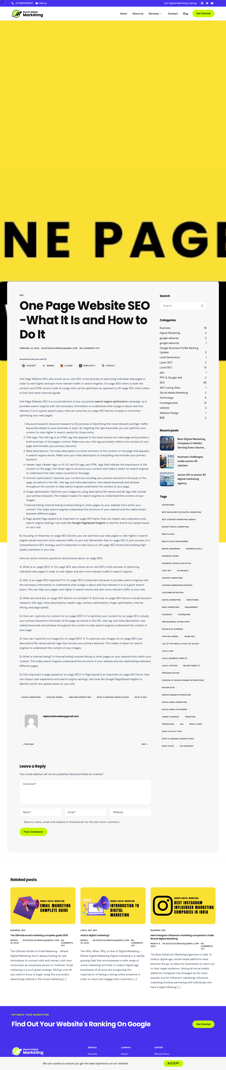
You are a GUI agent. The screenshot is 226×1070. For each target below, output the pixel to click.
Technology (167, 398)
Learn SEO (166, 362)
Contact (173, 13)
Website (118, 812)
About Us (137, 13)
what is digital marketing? (95, 935)
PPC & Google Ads (171, 377)
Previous (29, 744)
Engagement (191, 607)
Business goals (194, 549)
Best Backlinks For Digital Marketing (181, 512)
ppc (162, 372)
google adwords (169, 343)
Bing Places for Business (175, 542)
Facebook (167, 615)
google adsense (169, 338)
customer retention (172, 593)
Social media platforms (174, 710)
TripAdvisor (168, 724)
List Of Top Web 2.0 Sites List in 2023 (180, 644)
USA (182, 724)
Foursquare (184, 615)
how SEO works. (54, 697)
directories (192, 600)
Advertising (168, 505)
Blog (185, 13)
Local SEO (166, 367)
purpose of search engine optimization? (183, 680)
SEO (22, 295)
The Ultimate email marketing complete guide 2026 (39, 935)
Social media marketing (174, 702)
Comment (29, 784)
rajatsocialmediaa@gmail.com (59, 348)
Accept (173, 1063)
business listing (170, 556)
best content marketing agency (179, 520)
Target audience (170, 717)
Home (123, 13)
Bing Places (168, 534)
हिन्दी (162, 418)
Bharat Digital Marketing (175, 527)
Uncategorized (169, 403)
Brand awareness (171, 549)
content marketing (172, 578)
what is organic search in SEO (113, 697)
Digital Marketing (170, 333)
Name (27, 812)
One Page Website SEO (80, 697)
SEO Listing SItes (170, 387)
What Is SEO (141, 697)
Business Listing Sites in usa (176, 563)
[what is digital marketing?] (112, 905)
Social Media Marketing (174, 392)
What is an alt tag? (172, 732)
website (164, 408)
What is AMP (195, 724)
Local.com (167, 651)
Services (154, 13)
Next (144, 744)
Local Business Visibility (175, 658)
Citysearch (183, 571)
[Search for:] (183, 306)
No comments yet (90, 348)
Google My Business (172, 629)
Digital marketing (31, 697)
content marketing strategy (177, 585)
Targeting (190, 717)
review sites (168, 688)
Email (72, 812)
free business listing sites (176, 622)
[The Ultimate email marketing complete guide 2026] (42, 905)
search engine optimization (111, 401)
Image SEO (189, 637)
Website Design (169, 413)
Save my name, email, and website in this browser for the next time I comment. (72, 822)
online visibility (191, 666)
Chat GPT (166, 571)
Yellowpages (186, 746)
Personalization (170, 673)
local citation (170, 666)
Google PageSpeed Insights (88, 523)
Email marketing (170, 607)
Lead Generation (170, 357)
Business (165, 328)
